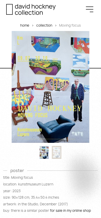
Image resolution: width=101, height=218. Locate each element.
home (24, 25)
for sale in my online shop (70, 210)
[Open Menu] (89, 9)
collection (44, 25)
